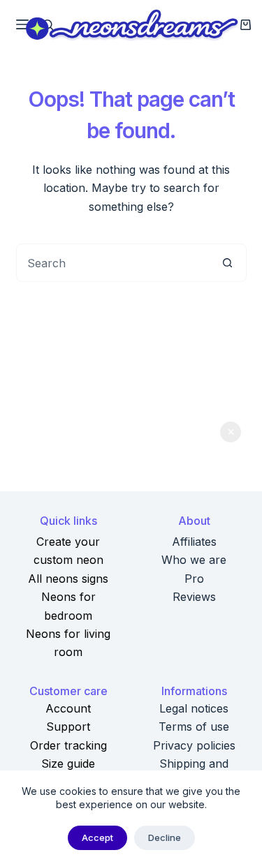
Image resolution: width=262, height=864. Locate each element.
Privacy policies (194, 745)
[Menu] (22, 24)
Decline (164, 837)
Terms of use (194, 726)
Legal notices (193, 708)
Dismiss (230, 432)
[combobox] (113, 263)
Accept (97, 837)
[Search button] (227, 262)
